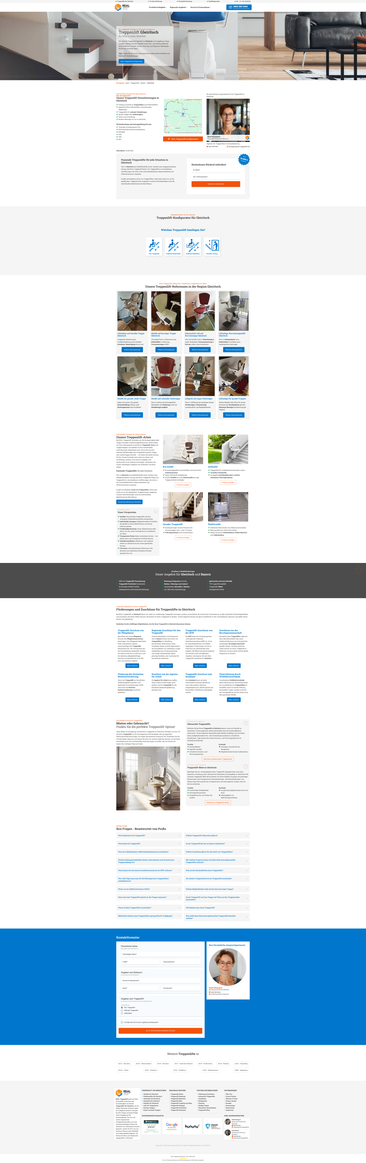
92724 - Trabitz (123, 1070)
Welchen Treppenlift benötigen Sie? (183, 230)
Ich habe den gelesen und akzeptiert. (141, 1022)
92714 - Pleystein (223, 1064)
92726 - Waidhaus (151, 1070)
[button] (158, 7)
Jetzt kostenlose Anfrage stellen (160, 1031)
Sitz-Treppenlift (129, 1007)
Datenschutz (137, 1022)
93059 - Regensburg (241, 1070)
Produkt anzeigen (183, 485)
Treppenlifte (134, 83)
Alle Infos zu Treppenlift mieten (217, 802)
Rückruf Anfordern (216, 184)
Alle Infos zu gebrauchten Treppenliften (217, 759)
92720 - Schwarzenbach (143, 1064)
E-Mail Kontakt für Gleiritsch (220, 994)
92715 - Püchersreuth (205, 1064)
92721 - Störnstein (124, 1064)
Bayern (143, 83)
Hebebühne (128, 1013)
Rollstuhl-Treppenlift (131, 1010)
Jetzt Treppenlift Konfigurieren (131, 61)
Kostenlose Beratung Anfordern (129, 502)
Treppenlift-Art (125, 1005)
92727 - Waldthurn (180, 1070)
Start (127, 83)
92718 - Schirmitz (163, 1064)
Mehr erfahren (132, 666)
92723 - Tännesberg (241, 1064)
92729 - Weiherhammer (210, 1070)
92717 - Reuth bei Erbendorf (184, 1064)
